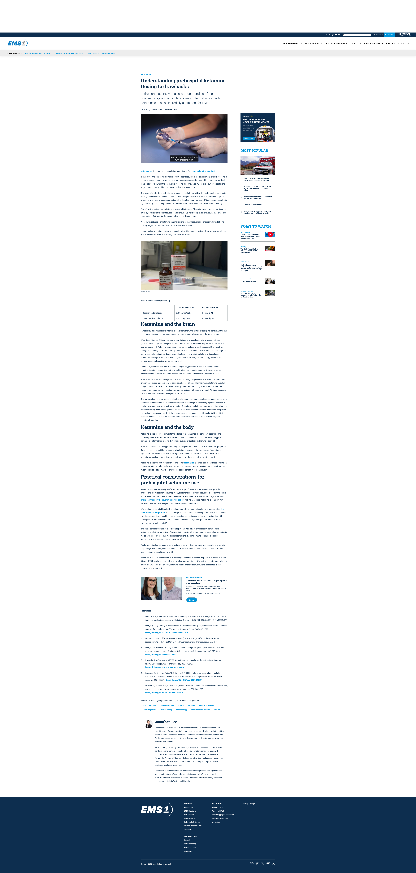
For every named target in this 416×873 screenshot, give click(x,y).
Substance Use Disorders (200, 710)
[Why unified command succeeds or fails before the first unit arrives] (270, 293)
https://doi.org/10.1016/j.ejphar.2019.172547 (165, 667)
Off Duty (243, 247)
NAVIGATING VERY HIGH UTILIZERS (69, 53)
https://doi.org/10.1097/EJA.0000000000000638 (166, 633)
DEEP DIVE (402, 43)
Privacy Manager (249, 804)
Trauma (217, 710)
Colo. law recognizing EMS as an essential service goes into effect (256, 179)
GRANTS (389, 43)
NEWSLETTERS (378, 34)
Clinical (181, 705)
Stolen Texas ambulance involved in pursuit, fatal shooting (258, 197)
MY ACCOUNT (389, 34)
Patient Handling (166, 710)
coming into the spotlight (203, 171)
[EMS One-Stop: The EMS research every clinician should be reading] (270, 234)
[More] (301, 43)
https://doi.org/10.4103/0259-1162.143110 (164, 692)
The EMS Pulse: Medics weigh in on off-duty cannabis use (249, 251)
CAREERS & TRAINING (335, 43)
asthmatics (189, 463)
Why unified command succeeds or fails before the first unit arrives (250, 295)
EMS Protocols (245, 232)
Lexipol (155, 864)
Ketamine (191, 705)
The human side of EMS (253, 205)
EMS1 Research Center (194, 577)
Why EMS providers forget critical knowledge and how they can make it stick (258, 188)
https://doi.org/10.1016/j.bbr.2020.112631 (183, 680)
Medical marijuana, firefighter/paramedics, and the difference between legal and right (251, 267)
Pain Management (149, 710)
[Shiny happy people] (270, 281)
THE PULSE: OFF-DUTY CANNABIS (101, 53)
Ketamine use (147, 171)
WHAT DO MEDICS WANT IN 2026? (37, 53)
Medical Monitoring (206, 705)
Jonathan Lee (170, 109)
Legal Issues (244, 261)
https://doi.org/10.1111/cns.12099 (160, 654)
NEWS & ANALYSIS (291, 43)
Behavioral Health (167, 705)
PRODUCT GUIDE (312, 43)
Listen (191, 600)
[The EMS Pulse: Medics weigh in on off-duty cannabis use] (270, 248)
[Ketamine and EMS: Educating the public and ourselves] (161, 588)
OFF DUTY (354, 43)
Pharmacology (146, 74)
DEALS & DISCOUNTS (373, 43)
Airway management (149, 705)
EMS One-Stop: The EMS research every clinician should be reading (250, 236)
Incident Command (247, 291)
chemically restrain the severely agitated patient (162, 500)
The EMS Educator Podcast (211, 593)
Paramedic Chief (246, 279)
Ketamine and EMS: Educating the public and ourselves (206, 581)
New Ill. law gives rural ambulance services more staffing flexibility (257, 212)
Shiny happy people (248, 281)
